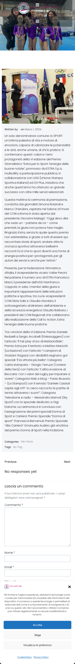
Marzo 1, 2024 (33, 129)
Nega (37, 635)
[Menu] (37, 21)
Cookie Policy (24, 657)
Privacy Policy (41, 657)
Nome (10, 553)
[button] (69, 587)
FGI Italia (27, 441)
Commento (14, 505)
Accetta (37, 624)
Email (9, 567)
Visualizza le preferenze (37, 645)
